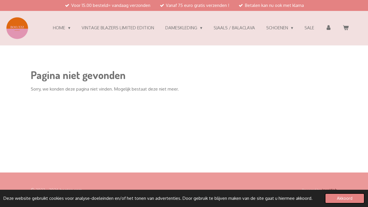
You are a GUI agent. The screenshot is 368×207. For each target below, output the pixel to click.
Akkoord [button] (344, 198)
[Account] (328, 28)
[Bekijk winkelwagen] (345, 28)
